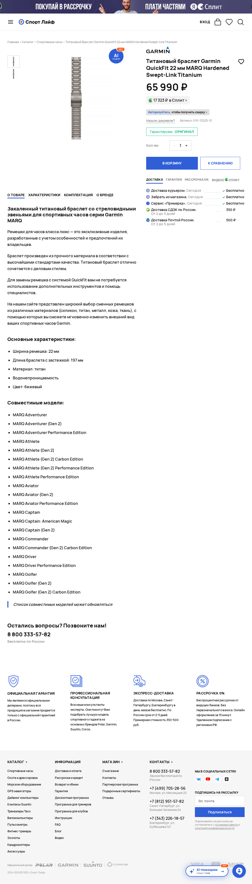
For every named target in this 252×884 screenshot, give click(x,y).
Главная (13, 42)
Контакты (109, 778)
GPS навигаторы (19, 791)
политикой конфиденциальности (215, 828)
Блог (58, 831)
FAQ (58, 824)
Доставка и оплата (68, 771)
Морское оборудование (24, 784)
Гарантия (61, 791)
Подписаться (220, 812)
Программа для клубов (71, 811)
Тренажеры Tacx (19, 811)
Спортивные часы (50, 42)
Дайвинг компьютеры (23, 798)
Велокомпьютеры (20, 818)
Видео (59, 838)
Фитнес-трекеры (19, 831)
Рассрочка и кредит (69, 778)
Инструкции (63, 818)
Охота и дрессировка (22, 778)
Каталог (28, 42)
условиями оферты (226, 824)
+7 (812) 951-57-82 (167, 801)
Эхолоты (13, 838)
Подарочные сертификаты (121, 791)
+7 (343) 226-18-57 (167, 818)
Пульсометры (17, 824)
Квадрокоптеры (18, 845)
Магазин (111, 761)
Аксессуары (16, 851)
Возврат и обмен (67, 784)
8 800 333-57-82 (28, 634)
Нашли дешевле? (160, 120)
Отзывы (108, 798)
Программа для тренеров (73, 804)
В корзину (172, 163)
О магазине (110, 771)
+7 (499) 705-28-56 (168, 788)
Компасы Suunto (19, 804)
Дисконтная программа (72, 798)
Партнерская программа (120, 784)
